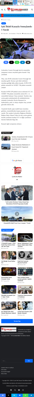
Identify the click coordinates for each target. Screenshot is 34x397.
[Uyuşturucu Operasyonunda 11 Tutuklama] (25, 289)
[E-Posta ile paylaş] (28, 62)
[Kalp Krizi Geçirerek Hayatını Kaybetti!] (25, 255)
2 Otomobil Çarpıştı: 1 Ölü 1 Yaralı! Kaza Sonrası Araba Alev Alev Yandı (8, 245)
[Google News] (17, 160)
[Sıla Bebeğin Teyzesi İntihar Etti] (8, 255)
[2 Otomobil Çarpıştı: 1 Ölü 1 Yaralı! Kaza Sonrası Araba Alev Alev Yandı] (8, 237)
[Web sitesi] (17, 180)
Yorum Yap (17, 321)
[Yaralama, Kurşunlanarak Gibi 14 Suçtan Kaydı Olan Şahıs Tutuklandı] (5, 138)
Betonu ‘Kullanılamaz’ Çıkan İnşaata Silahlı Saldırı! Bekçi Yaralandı (25, 245)
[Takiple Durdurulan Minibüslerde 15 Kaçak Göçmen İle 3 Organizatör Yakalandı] (5, 147)
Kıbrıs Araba (4, 373)
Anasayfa (4, 19)
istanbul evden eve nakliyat (7, 367)
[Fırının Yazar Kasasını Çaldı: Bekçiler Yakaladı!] (25, 305)
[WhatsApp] (17, 62)
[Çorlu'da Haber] (17, 10)
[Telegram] (22, 62)
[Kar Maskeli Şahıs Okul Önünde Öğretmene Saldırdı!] (8, 305)
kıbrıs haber (4, 369)
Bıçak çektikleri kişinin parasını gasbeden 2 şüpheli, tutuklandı (25, 279)
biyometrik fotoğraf (5, 371)
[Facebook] (5, 62)
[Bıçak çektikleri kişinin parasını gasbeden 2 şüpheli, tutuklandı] (25, 271)
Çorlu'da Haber (17, 176)
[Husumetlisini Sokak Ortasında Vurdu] (8, 271)
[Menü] (32, 10)
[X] (11, 62)
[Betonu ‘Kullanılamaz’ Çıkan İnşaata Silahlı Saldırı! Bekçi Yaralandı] (25, 237)
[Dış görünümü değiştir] (5, 10)
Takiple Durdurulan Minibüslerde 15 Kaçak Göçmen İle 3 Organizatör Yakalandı (21, 147)
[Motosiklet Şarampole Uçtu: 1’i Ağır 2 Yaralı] (8, 289)
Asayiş (8, 19)
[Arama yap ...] (2, 10)
